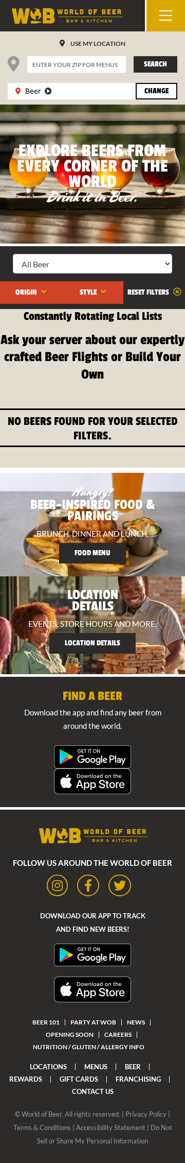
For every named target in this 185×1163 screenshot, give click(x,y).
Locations (48, 1067)
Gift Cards (79, 1079)
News (136, 1022)
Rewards (25, 1079)
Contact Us (93, 1091)
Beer (133, 1067)
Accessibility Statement (110, 1127)
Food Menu (92, 553)
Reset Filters (149, 292)
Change (156, 91)
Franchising (138, 1079)
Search (155, 64)
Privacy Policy (145, 1114)
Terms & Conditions (42, 1127)
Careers (118, 1034)
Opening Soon (70, 1034)
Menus (95, 1067)
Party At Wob (93, 1022)
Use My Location (97, 43)
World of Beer (42, 1114)
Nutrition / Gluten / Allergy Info (88, 1047)
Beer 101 (46, 1022)
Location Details (92, 643)
